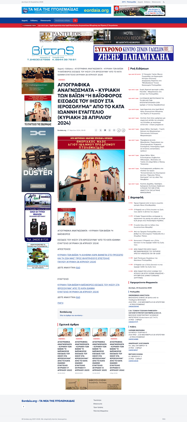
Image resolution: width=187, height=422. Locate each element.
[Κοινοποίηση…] (123, 130)
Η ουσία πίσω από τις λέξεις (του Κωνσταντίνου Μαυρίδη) (146, 226)
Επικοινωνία (156, 2)
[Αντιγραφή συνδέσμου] (119, 130)
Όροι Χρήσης (98, 407)
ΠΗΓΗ (60, 303)
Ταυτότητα (97, 400)
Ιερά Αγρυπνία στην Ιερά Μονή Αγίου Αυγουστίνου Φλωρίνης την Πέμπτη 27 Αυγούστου (152, 111)
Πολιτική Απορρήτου (101, 411)
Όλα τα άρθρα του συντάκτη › (71, 315)
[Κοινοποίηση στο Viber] (105, 130)
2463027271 (133, 322)
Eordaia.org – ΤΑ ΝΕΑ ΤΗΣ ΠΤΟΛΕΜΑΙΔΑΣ (48, 401)
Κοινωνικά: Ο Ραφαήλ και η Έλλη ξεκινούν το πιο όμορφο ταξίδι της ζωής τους (149, 243)
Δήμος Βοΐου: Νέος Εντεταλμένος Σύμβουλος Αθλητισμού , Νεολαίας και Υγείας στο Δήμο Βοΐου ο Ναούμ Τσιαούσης (152, 159)
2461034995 (133, 339)
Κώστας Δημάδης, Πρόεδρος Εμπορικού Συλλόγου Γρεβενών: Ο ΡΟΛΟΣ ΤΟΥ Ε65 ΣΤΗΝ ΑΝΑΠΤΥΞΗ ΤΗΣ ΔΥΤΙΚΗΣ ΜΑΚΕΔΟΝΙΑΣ (152, 188)
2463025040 (134, 306)
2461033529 (133, 361)
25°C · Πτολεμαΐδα (129, 2)
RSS (163, 419)
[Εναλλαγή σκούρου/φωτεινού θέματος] (163, 2)
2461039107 (133, 350)
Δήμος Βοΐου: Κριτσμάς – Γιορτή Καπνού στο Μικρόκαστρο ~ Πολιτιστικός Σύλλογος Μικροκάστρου (152, 132)
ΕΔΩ (78, 267)
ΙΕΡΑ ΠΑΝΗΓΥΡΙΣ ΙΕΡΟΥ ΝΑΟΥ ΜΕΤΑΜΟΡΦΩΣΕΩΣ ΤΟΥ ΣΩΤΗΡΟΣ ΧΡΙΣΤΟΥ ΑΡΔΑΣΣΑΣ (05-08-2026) (147, 251)
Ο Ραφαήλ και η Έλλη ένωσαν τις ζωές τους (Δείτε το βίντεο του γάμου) (149, 211)
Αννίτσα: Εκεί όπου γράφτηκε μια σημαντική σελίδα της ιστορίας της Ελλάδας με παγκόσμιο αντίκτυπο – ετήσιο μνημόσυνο (97, 25)
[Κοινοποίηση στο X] (100, 130)
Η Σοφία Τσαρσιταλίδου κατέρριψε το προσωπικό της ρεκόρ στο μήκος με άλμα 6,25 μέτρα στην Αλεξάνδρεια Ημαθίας (149, 218)
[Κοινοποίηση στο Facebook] (96, 130)
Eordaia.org (66, 312)
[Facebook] (24, 407)
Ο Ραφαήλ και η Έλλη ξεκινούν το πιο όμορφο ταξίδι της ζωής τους (148, 266)
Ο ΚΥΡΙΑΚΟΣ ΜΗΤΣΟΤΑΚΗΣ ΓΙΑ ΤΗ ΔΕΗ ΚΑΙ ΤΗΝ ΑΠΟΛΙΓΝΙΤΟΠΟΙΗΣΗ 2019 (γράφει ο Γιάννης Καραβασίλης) (152, 101)
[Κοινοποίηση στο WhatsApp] (109, 130)
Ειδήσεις (147, 2)
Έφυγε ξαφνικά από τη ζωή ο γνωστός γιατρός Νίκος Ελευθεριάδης (148, 204)
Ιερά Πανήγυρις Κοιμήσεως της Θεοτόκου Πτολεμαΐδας (146, 259)
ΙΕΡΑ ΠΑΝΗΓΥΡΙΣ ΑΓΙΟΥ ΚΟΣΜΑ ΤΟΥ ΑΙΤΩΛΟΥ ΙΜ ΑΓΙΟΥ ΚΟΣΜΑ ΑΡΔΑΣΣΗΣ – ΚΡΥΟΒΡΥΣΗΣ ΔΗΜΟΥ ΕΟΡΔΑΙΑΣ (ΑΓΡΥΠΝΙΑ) (149, 274)
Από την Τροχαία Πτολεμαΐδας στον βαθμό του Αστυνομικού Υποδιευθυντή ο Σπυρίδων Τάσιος (149, 234)
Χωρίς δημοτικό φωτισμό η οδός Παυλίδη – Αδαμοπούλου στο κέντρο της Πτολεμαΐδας (152, 92)
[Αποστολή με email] (114, 130)
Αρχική (140, 2)
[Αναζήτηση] (75, 20)
